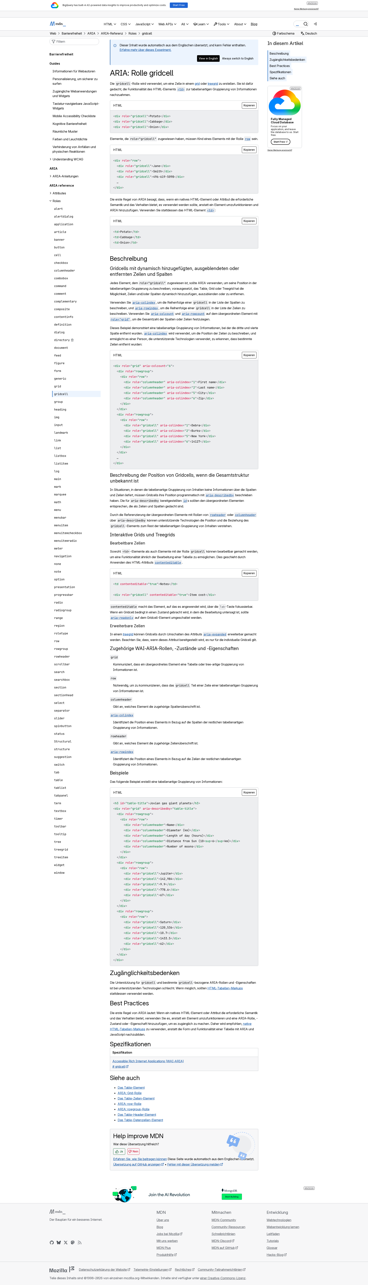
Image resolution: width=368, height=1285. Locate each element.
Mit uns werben (167, 1241)
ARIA (53, 168)
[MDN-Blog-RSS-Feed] (79, 1242)
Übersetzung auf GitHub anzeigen (137, 1164)
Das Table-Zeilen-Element (136, 1098)
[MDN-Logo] (57, 1212)
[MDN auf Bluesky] (58, 1242)
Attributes (59, 193)
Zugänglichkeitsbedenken (287, 60)
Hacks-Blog (275, 1255)
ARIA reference (61, 185)
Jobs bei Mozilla (167, 1234)
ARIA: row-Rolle (129, 1104)
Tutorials (273, 1241)
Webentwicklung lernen (283, 1227)
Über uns (162, 1220)
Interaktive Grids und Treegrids (142, 535)
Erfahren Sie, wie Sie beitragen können (140, 1159)
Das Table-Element (131, 1087)
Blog (254, 24)
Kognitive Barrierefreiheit (70, 124)
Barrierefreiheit (61, 54)
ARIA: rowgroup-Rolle (134, 1109)
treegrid (213, 83)
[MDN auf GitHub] (51, 1242)
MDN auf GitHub (223, 1248)
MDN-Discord (221, 1241)
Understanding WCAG (68, 159)
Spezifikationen (280, 72)
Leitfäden (273, 1234)
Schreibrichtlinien (223, 1234)
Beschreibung (279, 53)
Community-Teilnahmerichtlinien (220, 1269)
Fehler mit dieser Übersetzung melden (193, 1164)
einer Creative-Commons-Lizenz (223, 1278)
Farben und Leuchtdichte (70, 139)
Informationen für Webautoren (74, 71)
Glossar (272, 1248)
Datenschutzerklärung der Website (103, 1269)
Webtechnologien (279, 1220)
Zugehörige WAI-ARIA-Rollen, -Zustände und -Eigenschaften (174, 648)
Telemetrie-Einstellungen (150, 1269)
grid (197, 83)
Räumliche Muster (65, 131)
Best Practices (279, 66)
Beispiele (119, 773)
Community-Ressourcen (228, 1227)
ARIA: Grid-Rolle (130, 1093)
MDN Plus (163, 1248)
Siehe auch (277, 78)
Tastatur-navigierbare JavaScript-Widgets (76, 106)
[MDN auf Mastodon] (72, 1242)
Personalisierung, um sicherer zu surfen (75, 81)
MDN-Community (224, 1220)
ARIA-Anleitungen (65, 176)
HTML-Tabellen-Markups (225, 988)
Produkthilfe (164, 1255)
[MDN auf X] (65, 1242)
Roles (57, 201)
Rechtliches (183, 1269)
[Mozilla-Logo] (61, 1269)
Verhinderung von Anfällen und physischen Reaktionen (74, 149)
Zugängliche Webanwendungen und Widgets (75, 93)
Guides (54, 63)
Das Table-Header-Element (137, 1115)
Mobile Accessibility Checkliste (74, 116)
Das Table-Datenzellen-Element (140, 1120)
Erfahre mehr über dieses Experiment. (145, 50)
